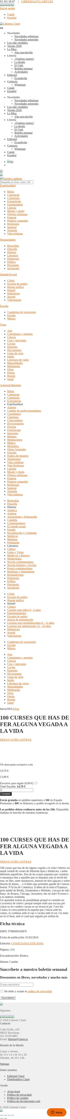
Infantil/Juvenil (8, 274)
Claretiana (13, 417)
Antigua (11, 513)
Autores (4, 385)
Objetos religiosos (17, 214)
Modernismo (14, 558)
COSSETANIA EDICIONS (27, 943)
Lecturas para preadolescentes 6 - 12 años (30, 622)
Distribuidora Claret (18, 1079)
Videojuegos (14, 299)
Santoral (12, 227)
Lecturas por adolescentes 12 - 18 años (29, 626)
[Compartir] (8, 1115)
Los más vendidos (17, 42)
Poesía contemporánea (19, 568)
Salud (10, 379)
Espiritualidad (8, 185)
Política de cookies (17, 1097)
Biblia (10, 191)
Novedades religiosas (26, 36)
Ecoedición (20, 78)
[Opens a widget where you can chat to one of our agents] (56, 1112)
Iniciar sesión (7, 8)
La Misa (12, 49)
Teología (12, 230)
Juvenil (11, 296)
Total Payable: (8, 786)
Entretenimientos (16, 613)
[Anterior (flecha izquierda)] (1, 1118)
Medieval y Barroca (18, 555)
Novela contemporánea (20, 561)
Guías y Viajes (15, 552)
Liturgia (11, 207)
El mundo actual (16, 526)
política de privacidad (40, 991)
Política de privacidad (19, 1094)
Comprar (5, 793)
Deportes (12, 346)
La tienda (19, 62)
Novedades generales (26, 39)
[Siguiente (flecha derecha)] (5, 1118)
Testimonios (14, 459)
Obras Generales (16, 449)
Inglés (10, 356)
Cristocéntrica (15, 420)
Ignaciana (12, 433)
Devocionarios (15, 423)
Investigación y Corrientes (22, 532)
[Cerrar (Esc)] (12, 1115)
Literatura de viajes (18, 359)
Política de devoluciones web (23, 1101)
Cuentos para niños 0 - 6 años (24, 609)
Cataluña (12, 520)
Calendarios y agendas (20, 333)
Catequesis (13, 194)
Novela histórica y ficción (21, 565)
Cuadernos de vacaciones (21, 312)
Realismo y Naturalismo (20, 571)
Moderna (12, 539)
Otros (10, 369)
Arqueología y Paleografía (22, 516)
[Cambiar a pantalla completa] (5, 1115)
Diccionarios (14, 350)
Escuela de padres (17, 283)
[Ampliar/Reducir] (1, 1115)
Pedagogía (13, 258)
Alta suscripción (23, 52)
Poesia (11, 372)
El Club (18, 65)
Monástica (13, 446)
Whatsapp (20, 84)
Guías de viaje (15, 353)
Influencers (13, 293)
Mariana (12, 436)
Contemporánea (16, 523)
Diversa (11, 426)
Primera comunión (17, 220)
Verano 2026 (14, 45)
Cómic (11, 280)
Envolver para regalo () (16, 783)
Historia (11, 252)
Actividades (21, 71)
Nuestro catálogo (12, 178)
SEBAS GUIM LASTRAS (15, 739)
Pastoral (11, 217)
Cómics (11, 606)
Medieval (12, 536)
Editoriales (15, 385)
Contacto (12, 81)
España (11, 529)
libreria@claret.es (18, 1039)
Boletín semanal (23, 68)
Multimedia (13, 366)
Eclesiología (14, 201)
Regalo (11, 375)
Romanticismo (15, 574)
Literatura (12, 255)
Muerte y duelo (15, 211)
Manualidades (15, 363)
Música (11, 318)
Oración (11, 452)
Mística (11, 442)
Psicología (13, 265)
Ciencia (11, 337)
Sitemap (4, 1063)
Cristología (13, 198)
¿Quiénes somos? (24, 58)
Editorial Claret (15, 1076)
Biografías (13, 245)
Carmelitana (14, 413)
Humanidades (8, 239)
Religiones (13, 223)
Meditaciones (14, 439)
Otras (3, 324)
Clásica (11, 549)
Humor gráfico (15, 287)
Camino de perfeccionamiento (24, 410)
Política (11, 261)
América (12, 510)
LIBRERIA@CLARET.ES (37, 1)
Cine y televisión (16, 340)
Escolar (4, 306)
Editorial (12, 75)
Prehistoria (13, 542)
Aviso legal (13, 1091)
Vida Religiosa (15, 465)
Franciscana (14, 430)
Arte (9, 330)
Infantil (11, 290)
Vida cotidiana (15, 462)
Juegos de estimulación (20, 619)
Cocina (11, 343)
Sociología (13, 268)
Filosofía (12, 249)
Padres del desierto (17, 455)
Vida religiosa (15, 233)
